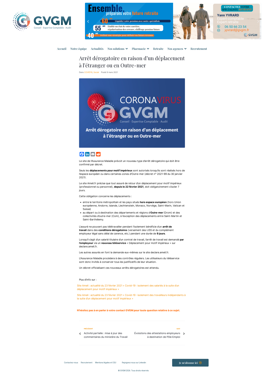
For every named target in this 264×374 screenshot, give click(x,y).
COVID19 (88, 72)
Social (96, 72)
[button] (88, 21)
